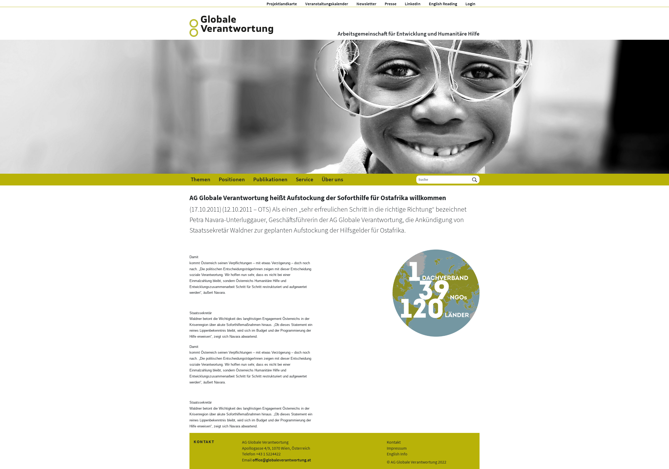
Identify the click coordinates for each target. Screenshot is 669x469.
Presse (390, 3)
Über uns (332, 179)
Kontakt (394, 442)
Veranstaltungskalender (326, 3)
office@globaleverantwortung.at (281, 459)
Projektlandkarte (282, 3)
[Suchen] (475, 180)
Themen (200, 179)
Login (470, 3)
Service (304, 179)
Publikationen (270, 179)
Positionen (232, 179)
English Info (397, 453)
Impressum (397, 448)
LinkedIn (412, 3)
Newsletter (366, 3)
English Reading (443, 3)
